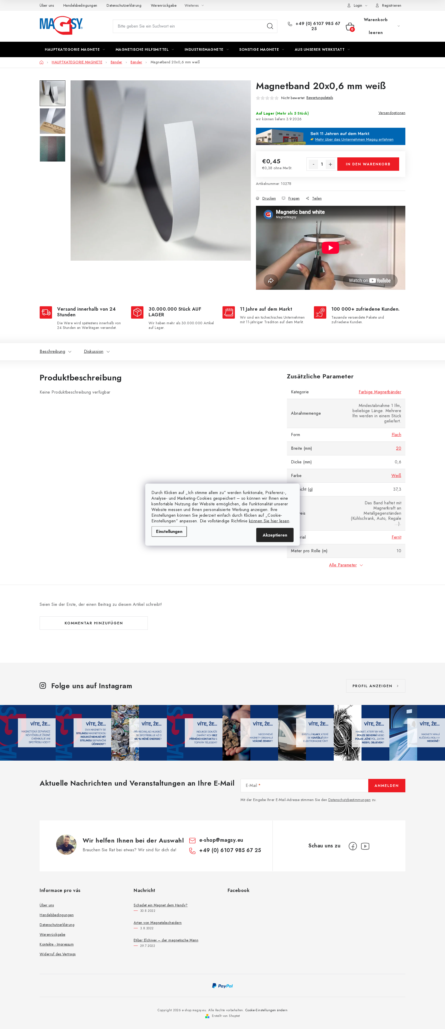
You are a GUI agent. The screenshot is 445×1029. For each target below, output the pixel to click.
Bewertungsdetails (319, 98)
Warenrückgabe (164, 5)
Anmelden (387, 785)
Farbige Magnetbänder (380, 392)
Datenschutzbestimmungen (349, 799)
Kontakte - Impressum (57, 944)
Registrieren (391, 5)
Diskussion (94, 351)
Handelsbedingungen (80, 5)
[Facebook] (353, 846)
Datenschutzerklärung (124, 5)
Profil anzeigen (372, 685)
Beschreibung (52, 351)
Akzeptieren (275, 535)
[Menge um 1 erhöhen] (330, 164)
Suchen (270, 26)
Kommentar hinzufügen (94, 623)
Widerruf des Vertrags (58, 954)
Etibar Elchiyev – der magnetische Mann (166, 940)
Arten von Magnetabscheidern (158, 922)
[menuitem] (75, 49)
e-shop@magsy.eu (221, 840)
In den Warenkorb (368, 164)
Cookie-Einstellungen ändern (266, 1010)
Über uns (47, 5)
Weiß (396, 476)
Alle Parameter (343, 565)
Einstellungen (169, 531)
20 (398, 448)
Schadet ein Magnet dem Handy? (161, 905)
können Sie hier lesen (269, 521)
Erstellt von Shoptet (226, 1016)
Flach (396, 435)
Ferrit (396, 537)
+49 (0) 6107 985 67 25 (317, 26)
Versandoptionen (392, 112)
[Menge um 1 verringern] (313, 164)
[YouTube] (365, 846)
